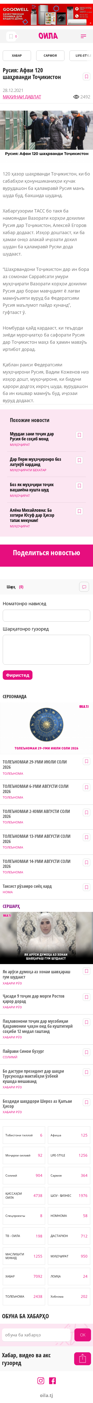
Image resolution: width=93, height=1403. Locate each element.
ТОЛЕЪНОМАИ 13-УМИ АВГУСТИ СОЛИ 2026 (36, 839)
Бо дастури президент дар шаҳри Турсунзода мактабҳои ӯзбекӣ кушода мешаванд (33, 1076)
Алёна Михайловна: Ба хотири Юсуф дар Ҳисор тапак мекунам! (32, 515)
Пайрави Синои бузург (23, 1051)
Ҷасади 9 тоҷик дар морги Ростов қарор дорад (33, 998)
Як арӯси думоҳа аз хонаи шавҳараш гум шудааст (36, 974)
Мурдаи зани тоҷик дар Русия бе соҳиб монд (32, 436)
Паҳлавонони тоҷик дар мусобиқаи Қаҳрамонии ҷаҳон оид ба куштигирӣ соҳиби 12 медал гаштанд (37, 1026)
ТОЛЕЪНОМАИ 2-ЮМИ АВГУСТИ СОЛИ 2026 (36, 814)
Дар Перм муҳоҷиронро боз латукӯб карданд (36, 462)
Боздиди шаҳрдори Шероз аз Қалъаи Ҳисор (37, 1104)
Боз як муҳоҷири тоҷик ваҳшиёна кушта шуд (32, 487)
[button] (83, 36)
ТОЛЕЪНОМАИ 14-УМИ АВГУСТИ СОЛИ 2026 (36, 864)
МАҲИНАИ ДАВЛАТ (22, 96)
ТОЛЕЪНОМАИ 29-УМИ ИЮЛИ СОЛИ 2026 (34, 764)
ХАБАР (17, 55)
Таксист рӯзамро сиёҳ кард (27, 886)
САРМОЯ (50, 55)
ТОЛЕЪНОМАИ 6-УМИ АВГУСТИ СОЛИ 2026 (35, 789)
